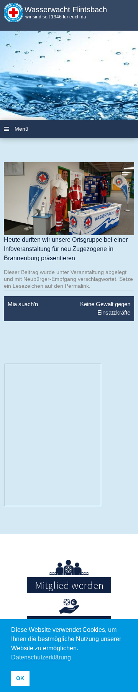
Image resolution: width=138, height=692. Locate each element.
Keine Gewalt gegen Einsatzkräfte (105, 308)
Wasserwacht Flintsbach (66, 9)
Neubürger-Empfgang (49, 279)
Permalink (77, 286)
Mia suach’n (23, 304)
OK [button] (20, 678)
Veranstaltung (87, 272)
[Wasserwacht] (13, 17)
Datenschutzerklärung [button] (41, 657)
